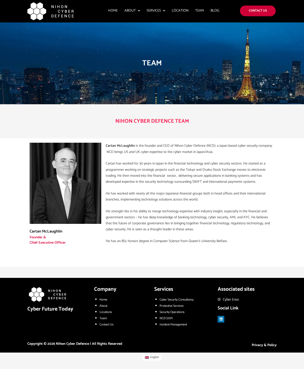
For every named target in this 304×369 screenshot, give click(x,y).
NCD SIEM (166, 318)
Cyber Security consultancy (177, 299)
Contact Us (106, 324)
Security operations (172, 312)
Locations (105, 312)
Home (113, 11)
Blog (215, 11)
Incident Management (173, 324)
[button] (132, 10)
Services (154, 11)
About (130, 11)
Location (180, 11)
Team (199, 11)
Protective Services (172, 306)
